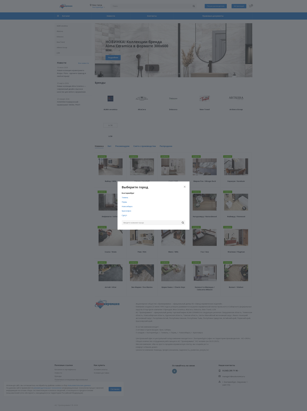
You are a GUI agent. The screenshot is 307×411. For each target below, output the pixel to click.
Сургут (124, 215)
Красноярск (126, 211)
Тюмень (125, 197)
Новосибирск (127, 206)
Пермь (124, 202)
